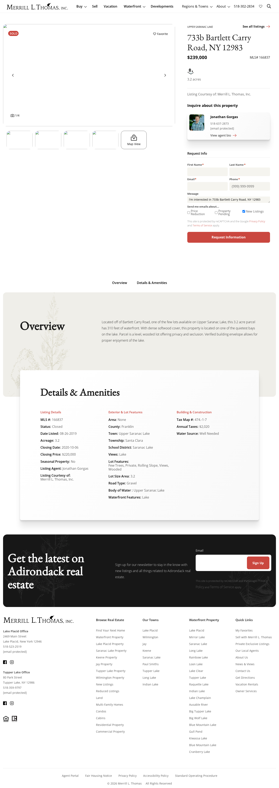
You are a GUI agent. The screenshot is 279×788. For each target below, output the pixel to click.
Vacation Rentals (246, 684)
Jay (144, 644)
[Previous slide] (13, 75)
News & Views (244, 664)
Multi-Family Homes (109, 704)
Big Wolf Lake (198, 718)
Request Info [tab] (197, 154)
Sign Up (258, 563)
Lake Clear (196, 671)
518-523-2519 (12, 646)
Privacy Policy (257, 221)
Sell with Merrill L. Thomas (253, 637)
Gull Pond (195, 731)
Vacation (110, 6)
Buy (79, 6)
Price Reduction (198, 212)
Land (99, 698)
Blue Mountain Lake (202, 725)
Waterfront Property (109, 637)
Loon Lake (196, 664)
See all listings (253, 26)
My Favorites (244, 630)
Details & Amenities (152, 283)
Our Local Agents (247, 651)
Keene (147, 651)
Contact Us (242, 671)
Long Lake (149, 678)
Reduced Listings (107, 691)
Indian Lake (150, 684)
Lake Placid (150, 630)
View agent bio (220, 135)
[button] (269, 6)
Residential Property (110, 725)
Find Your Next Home (110, 630)
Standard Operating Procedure (196, 776)
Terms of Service (202, 225)
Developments (162, 6)
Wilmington (150, 637)
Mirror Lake (197, 637)
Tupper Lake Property (110, 671)
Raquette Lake (199, 684)
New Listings (255, 211)
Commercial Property (110, 731)
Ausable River (198, 704)
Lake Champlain (200, 698)
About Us (241, 657)
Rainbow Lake (198, 657)
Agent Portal (70, 776)
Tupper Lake (151, 671)
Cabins (100, 718)
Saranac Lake (152, 657)
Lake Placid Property (110, 644)
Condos (101, 711)
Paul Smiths (151, 664)
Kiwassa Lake (198, 738)
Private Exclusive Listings (252, 644)
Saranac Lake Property (111, 651)
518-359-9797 (12, 688)
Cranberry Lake (199, 752)
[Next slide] (165, 75)
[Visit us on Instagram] (12, 662)
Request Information (229, 237)
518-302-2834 (244, 6)
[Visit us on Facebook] (5, 662)
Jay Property (104, 664)
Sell (94, 6)
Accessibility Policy (156, 776)
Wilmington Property (110, 678)
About (221, 6)
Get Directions (245, 678)
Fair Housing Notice (98, 776)
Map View (134, 144)
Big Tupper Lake (200, 711)
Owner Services (246, 691)
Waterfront (132, 6)
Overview (119, 283)
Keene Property (106, 657)
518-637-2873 (219, 123)
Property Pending (224, 212)
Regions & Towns (195, 6)
